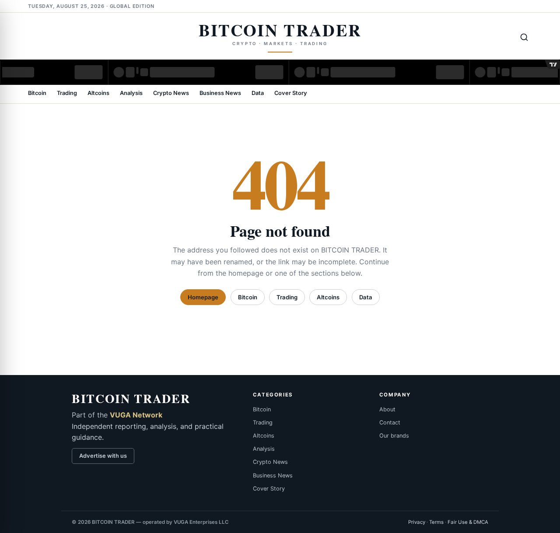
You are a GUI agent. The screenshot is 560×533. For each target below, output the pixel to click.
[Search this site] (524, 37)
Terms (436, 522)
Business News (220, 93)
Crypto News (171, 93)
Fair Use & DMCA (468, 522)
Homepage (203, 297)
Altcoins (98, 93)
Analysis (131, 93)
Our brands (394, 435)
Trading (67, 93)
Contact (389, 422)
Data (258, 93)
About (387, 409)
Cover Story (290, 93)
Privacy (416, 522)
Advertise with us (103, 455)
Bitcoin (37, 93)
